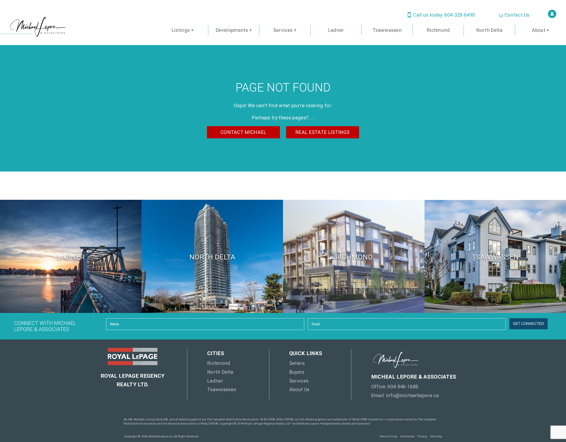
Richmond (438, 30)
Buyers (296, 372)
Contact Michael (243, 132)
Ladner (336, 30)
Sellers (297, 363)
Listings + (183, 30)
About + (540, 30)
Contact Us (516, 15)
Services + (284, 30)
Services (299, 381)
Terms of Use (388, 436)
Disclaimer (407, 436)
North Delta (489, 30)
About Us (299, 389)
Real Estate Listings (322, 132)
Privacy (422, 436)
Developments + (234, 30)
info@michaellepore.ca (412, 395)
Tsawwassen (387, 30)
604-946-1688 (403, 386)
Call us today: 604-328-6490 (443, 15)
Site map (436, 436)
